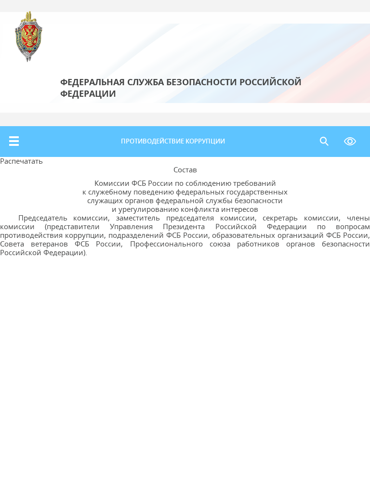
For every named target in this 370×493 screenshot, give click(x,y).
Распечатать (21, 160)
